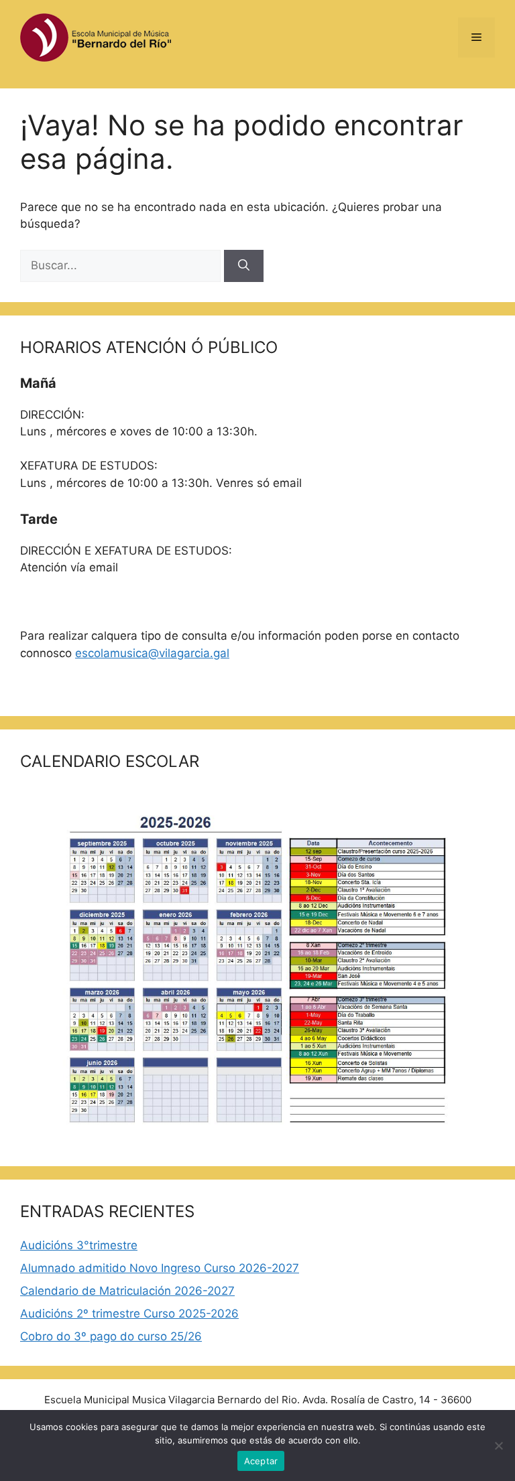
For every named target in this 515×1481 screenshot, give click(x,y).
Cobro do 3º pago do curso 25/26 (111, 1336)
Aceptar (261, 1461)
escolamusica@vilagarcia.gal (152, 653)
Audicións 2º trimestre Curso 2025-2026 (129, 1313)
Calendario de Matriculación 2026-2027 (127, 1290)
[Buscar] (244, 266)
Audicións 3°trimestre (78, 1245)
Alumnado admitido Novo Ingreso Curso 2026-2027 (159, 1268)
